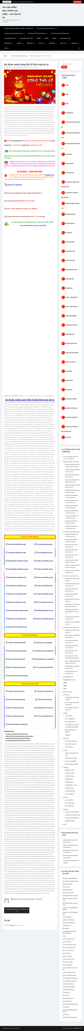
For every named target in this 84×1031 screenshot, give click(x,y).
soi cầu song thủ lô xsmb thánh (17, 863)
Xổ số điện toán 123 (70, 223)
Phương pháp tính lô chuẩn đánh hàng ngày (69, 932)
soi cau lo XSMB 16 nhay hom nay (70, 968)
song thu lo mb (25, 145)
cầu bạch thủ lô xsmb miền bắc (21, 767)
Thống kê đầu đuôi (70, 334)
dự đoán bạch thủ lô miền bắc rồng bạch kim (17, 798)
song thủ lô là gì (12, 889)
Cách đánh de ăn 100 (68, 892)
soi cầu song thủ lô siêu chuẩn (34, 856)
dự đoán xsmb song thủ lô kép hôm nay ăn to (18, 740)
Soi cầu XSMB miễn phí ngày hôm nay (70, 1010)
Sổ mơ (6, 48)
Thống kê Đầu (69, 779)
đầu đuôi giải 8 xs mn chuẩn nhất (44, 651)
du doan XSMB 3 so (67, 917)
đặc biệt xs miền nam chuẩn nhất (17, 651)
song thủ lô (40, 867)
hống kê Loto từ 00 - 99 (71, 361)
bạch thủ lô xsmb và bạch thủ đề (17, 754)
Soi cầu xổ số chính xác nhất (70, 1017)
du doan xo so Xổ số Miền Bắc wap (70, 913)
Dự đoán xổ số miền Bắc (69, 922)
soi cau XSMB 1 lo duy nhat (69, 981)
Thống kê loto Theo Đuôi (71, 325)
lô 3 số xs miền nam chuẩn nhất (44, 667)
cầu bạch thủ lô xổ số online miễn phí (21, 761)
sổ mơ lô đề (68, 437)
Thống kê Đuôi (69, 782)
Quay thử (74, 43)
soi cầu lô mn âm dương (69, 986)
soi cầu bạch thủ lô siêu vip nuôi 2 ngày (16, 828)
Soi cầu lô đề (66, 995)
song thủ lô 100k (47, 867)
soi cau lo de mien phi (68, 950)
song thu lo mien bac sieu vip (29, 893)
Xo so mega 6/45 (69, 163)
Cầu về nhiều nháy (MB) (71, 269)
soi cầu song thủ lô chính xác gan (33, 847)
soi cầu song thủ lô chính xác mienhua (13, 852)
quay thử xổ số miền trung (72, 417)
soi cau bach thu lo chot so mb (19, 813)
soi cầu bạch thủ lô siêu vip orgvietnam (37, 828)
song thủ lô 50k (33, 869)
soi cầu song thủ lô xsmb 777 (37, 860)
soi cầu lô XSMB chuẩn (68, 989)
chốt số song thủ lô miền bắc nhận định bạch (35, 791)
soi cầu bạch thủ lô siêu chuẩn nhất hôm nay (31, 824)
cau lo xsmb (28, 772)
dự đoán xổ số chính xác (69, 920)
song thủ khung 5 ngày (30, 867)
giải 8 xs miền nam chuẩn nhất (16, 659)
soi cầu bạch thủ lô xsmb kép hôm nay (40, 839)
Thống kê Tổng (69, 788)
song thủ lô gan (38, 876)
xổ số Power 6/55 (70, 172)
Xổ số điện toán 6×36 (71, 741)
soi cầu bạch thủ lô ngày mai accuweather (17, 821)
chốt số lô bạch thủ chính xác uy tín (30, 789)
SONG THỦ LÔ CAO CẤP (23, 871)
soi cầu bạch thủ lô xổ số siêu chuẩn (20, 834)
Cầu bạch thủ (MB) (70, 241)
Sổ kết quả (7, 43)
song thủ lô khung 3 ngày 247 (37, 884)
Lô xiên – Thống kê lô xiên (72, 297)
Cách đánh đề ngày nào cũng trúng (70, 904)
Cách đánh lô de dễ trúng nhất (70, 895)
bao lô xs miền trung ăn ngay (16, 716)
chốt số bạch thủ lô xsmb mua (11, 785)
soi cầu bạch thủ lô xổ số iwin (16, 832)
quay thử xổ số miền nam (71, 408)
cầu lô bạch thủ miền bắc (39, 770)
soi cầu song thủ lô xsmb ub (32, 863)
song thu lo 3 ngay (24, 869)
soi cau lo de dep (67, 941)
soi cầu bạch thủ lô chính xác (43, 809)
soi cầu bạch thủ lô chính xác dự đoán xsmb (32, 811)
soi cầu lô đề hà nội (67, 1001)
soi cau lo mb (48, 843)
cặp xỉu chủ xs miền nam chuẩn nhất (18, 675)
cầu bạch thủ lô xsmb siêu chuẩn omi (39, 767)
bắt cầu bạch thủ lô (31, 754)
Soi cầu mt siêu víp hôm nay (36, 33)
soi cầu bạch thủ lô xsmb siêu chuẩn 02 (45, 841)
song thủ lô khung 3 (11, 884)
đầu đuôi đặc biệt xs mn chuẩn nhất (44, 659)
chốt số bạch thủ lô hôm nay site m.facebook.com (27, 776)
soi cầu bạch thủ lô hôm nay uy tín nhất (37, 815)
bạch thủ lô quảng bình (18, 748)
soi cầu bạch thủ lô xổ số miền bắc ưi (33, 832)
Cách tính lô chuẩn (67, 884)
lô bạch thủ (32, 809)
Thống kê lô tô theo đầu (71, 315)
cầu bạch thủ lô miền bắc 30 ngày (25, 757)
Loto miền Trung (69, 803)
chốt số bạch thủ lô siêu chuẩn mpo (32, 778)
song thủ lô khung (33, 880)
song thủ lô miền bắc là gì (15, 893)
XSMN (46, 38)
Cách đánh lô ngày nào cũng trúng (70, 899)
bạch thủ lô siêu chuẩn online (47, 748)
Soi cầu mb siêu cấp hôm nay (13, 33)
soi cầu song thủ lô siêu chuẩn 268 (18, 858)
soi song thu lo (43, 863)
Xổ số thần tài (69, 232)
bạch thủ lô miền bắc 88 (39, 746)
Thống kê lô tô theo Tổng (71, 343)
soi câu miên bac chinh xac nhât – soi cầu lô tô (18, 28)
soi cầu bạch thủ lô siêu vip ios (16, 826)
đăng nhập (12, 925)
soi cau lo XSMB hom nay (69, 972)
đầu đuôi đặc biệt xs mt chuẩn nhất (17, 724)
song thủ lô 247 (15, 869)
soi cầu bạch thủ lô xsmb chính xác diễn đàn (20, 839)
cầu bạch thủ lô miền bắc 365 (41, 757)
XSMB (39, 38)
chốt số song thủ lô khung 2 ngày (15, 791)
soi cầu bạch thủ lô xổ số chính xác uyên (29, 830)
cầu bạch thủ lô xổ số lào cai (16, 759)
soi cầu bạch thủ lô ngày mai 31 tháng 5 (30, 819)
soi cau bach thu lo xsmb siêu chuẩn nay (14, 843)
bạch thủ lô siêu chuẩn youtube (30, 750)
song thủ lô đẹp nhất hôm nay (26, 876)
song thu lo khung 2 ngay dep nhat (25, 882)
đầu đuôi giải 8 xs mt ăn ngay (45, 707)
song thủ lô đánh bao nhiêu (46, 871)
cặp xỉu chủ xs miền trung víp (45, 691)
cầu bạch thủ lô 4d (40, 754)
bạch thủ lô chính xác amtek (45, 744)
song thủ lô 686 (41, 869)
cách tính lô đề (66, 887)
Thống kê (52, 43)
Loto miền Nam (69, 806)
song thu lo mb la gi (14, 891)
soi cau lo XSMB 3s (67, 965)
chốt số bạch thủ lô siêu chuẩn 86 (14, 778)
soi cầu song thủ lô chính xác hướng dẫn (21, 850)
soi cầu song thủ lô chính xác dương (15, 847)
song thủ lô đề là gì (47, 873)
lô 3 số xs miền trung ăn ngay (45, 716)
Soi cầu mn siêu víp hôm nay (59, 33)
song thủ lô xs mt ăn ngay (45, 699)
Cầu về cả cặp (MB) (70, 260)
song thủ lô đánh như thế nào (11, 873)
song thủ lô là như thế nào (23, 889)
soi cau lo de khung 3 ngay (69, 944)
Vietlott (19, 43)
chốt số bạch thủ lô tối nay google (42, 780)
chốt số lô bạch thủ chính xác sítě (12, 789)
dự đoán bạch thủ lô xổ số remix (34, 800)
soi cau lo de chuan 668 (68, 939)
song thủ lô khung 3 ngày (23, 884)
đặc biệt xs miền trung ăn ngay (16, 699)
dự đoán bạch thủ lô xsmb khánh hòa (42, 804)
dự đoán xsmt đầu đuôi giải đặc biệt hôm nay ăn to (72, 612)
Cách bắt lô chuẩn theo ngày (70, 878)
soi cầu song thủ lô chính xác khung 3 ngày (43, 850)
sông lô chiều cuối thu (31, 865)
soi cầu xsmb (66, 1007)
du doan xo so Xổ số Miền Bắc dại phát (70, 908)
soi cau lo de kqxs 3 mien (69, 947)
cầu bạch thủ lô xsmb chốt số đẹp (40, 765)
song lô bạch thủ (22, 865)
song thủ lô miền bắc (24, 891)
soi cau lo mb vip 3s (21, 845)
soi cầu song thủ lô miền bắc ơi (16, 854)
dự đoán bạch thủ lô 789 (15, 795)
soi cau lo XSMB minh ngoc (69, 975)
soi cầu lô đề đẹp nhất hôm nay (70, 1004)
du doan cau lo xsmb (40, 793)
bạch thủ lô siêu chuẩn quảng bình (12, 750)
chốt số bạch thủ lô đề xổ (38, 774)
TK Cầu (41, 43)
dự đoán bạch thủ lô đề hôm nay (30, 795)
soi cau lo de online (67, 956)
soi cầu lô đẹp (66, 992)
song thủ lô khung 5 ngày (36, 886)
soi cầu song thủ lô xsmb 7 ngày (21, 860)
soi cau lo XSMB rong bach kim (70, 978)
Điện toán (30, 43)
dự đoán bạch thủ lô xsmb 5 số (17, 802)
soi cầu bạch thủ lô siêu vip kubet (33, 826)
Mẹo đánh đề (66, 928)
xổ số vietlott (69, 154)
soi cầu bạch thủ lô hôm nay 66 (35, 813)
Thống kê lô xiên (69, 773)
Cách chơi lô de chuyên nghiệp (70, 881)
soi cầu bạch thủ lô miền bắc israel (23, 817)
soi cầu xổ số (66, 1014)
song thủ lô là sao (34, 889)
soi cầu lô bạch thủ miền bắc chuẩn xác (35, 843)
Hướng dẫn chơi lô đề (26, 38)
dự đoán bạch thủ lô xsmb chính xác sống (21, 804)
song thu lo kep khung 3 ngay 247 (19, 880)
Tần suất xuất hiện (70, 791)
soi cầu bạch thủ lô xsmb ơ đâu (26, 841)
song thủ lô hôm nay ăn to (23, 878)
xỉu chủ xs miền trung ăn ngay (16, 691)
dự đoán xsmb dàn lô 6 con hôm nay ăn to (23, 2)
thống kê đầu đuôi (70, 278)
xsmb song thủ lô (16, 140)
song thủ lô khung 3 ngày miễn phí (20, 886)
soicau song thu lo (12, 865)
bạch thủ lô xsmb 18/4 (44, 750)
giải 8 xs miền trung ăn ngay (16, 707)
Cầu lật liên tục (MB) (70, 251)
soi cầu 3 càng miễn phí (68, 984)
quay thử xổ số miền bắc (71, 398)
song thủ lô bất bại (12, 871)
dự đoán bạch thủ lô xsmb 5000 (33, 802)
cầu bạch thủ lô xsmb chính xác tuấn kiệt (21, 765)
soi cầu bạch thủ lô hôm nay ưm (18, 815)
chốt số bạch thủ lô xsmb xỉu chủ (42, 785)
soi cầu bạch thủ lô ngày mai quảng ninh (39, 821)
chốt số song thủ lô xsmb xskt (27, 793)
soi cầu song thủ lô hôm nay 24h (32, 852)
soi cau (64, 936)
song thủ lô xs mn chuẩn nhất (44, 642)
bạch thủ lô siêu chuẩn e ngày (31, 748)
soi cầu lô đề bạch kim (68, 998)
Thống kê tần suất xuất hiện (72, 352)
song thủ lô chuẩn (34, 871)
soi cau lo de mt (66, 953)
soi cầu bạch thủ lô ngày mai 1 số (41, 817)
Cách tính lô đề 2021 (68, 890)
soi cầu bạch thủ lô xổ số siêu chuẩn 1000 (40, 834)
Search (64, 67)
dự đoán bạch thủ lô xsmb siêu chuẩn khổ (34, 806)
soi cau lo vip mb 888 (32, 845)
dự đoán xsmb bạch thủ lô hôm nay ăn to (17, 734)
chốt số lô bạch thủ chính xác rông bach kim (42, 787)
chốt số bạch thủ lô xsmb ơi (27, 785)
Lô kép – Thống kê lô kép (71, 306)
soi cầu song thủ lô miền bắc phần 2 (34, 854)
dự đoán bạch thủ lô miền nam (37, 798)
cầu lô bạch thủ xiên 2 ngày (18, 772)
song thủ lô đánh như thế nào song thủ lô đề (31, 873)
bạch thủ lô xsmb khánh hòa (30, 752)
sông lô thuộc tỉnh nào (43, 865)
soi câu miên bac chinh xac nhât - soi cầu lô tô (26, 67)
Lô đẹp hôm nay (67, 925)
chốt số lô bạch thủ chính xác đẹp (21, 787)
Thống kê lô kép (69, 776)
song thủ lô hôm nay (11, 878)
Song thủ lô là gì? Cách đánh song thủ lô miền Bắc (19, 736)
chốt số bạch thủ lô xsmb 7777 (25, 783)
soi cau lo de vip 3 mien (68, 959)
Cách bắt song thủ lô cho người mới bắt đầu (18, 738)
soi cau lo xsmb (42, 845)
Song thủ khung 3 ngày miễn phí (16, 867)
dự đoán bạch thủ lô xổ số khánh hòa (16, 800)
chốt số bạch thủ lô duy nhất (24, 774)
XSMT (54, 38)
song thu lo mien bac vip (43, 893)
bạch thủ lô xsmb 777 (17, 752)
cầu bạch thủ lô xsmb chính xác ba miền (27, 763)
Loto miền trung (69, 380)
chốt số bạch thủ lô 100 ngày (39, 772)
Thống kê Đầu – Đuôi (71, 785)
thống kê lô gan (69, 288)
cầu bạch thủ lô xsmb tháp (26, 770)
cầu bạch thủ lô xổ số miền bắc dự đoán (34, 759)
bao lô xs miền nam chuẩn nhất (16, 667)
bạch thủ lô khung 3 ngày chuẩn (25, 746)
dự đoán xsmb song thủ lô (22, 809)
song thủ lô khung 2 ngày (45, 880)
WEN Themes (78, 1028)
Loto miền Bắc (69, 371)
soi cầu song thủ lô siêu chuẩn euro (37, 858)
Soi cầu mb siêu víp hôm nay (46, 28)
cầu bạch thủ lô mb (11, 757)
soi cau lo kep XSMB (68, 962)
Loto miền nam (69, 389)
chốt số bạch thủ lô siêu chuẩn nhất (24, 780)
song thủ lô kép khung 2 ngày (38, 878)
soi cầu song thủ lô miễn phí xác (18, 856)
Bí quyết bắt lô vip (9, 38)
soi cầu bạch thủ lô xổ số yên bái (29, 837)
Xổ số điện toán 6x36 (70, 214)
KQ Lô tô (63, 43)
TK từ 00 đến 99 (69, 794)
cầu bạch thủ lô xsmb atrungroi (39, 761)
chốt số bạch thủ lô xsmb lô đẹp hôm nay (44, 783)
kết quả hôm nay (65, 38)
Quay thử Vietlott (70, 821)
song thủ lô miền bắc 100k (37, 891)
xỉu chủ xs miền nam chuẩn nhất (17, 642)
